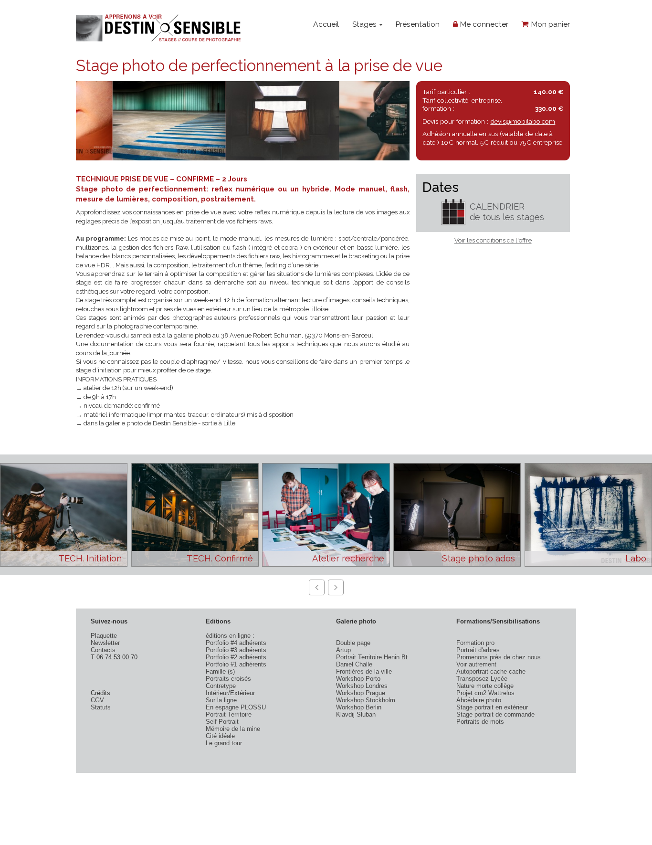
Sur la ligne (221, 700)
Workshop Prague (360, 693)
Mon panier (549, 24)
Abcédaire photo (478, 700)
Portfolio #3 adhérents (236, 650)
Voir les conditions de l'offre (493, 240)
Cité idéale (220, 735)
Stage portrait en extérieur (492, 707)
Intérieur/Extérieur (230, 693)
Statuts (101, 707)
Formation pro (475, 642)
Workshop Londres (362, 685)
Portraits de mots (480, 721)
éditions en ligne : (230, 635)
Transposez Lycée (481, 678)
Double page (353, 642)
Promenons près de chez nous (498, 657)
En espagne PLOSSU (236, 707)
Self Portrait (222, 721)
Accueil (326, 24)
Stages (365, 24)
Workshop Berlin (358, 707)
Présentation (417, 24)
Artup (343, 650)
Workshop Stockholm (365, 700)
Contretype (221, 685)
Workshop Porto (358, 678)
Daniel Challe (354, 664)
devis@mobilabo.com (522, 121)
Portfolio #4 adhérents (236, 642)
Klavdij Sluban (356, 714)
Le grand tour (224, 743)
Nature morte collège (485, 685)
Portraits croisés (228, 678)
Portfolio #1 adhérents (236, 664)
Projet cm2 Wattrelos (485, 693)
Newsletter (105, 642)
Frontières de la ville (364, 671)
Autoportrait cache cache (491, 671)
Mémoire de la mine (233, 728)
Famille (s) (220, 671)
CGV (97, 700)
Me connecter (483, 24)
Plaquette (104, 635)
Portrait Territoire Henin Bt (372, 657)
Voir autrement (476, 664)
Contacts (103, 650)
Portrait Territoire (229, 714)
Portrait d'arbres (478, 650)
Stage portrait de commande (495, 714)
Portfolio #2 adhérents (236, 657)
